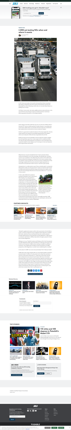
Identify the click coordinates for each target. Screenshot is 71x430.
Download (40, 373)
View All (48, 373)
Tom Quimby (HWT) (24, 34)
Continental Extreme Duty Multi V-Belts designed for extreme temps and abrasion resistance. (55, 293)
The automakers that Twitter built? (28, 292)
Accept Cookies (61, 427)
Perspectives (22, 27)
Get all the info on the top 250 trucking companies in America (20, 367)
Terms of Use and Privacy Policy (37, 15)
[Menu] (10, 3)
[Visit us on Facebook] (28, 410)
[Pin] (41, 271)
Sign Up (12, 419)
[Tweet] (39, 271)
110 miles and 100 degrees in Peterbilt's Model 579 (49, 331)
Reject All (54, 427)
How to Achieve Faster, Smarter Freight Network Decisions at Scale (41, 218)
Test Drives (42, 326)
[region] (35, 428)
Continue (37, 305)
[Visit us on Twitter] (31, 410)
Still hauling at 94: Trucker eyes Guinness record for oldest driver (28, 358)
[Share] (34, 271)
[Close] (69, 428)
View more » (55, 205)
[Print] (29, 271)
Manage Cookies (47, 427)
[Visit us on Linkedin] (33, 410)
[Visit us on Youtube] (36, 410)
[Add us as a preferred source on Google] (31, 271)
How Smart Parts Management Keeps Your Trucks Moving (30, 217)
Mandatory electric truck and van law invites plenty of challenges (14, 292)
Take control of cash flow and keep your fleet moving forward (19, 218)
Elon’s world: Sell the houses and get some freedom (41, 292)
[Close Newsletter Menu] (61, 7)
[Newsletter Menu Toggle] (61, 3)
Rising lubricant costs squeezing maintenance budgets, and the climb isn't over (41, 358)
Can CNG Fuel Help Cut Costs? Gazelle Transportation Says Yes (51, 218)
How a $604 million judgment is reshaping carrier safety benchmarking (16, 358)
